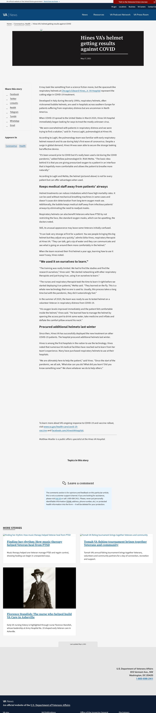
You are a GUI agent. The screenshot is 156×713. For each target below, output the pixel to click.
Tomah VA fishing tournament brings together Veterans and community (115, 543)
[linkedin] (147, 663)
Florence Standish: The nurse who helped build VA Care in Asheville (39, 615)
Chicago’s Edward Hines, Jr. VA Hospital (81, 91)
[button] (152, 14)
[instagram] (142, 663)
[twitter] (128, 663)
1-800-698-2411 (144, 678)
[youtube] (123, 663)
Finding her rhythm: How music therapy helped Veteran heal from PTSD (34, 543)
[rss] (133, 663)
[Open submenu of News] (89, 14)
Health (22, 145)
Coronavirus (11, 145)
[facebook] (137, 663)
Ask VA (58, 498)
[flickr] (152, 663)
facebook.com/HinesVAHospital (67, 430)
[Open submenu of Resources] (105, 14)
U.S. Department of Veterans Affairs (50, 705)
